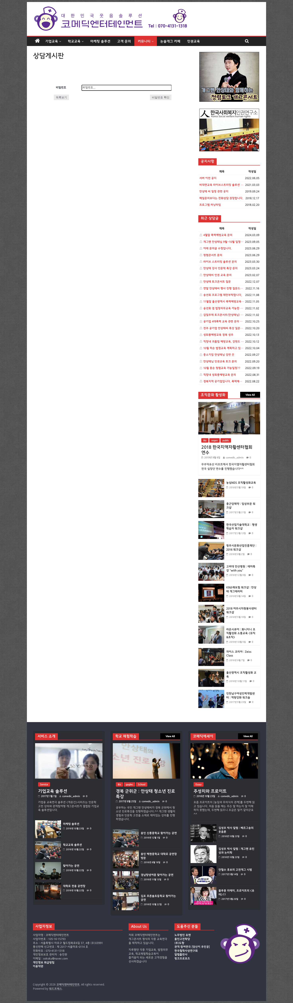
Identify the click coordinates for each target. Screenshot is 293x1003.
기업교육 (51, 41)
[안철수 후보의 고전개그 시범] (203, 868)
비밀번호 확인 (160, 97)
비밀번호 (61, 87)
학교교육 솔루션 (72, 845)
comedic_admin (235, 457)
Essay (199, 784)
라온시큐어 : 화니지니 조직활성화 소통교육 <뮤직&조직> (240, 633)
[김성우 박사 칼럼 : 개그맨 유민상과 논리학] (203, 847)
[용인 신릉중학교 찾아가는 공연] (126, 831)
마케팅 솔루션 (100, 41)
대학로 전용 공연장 (74, 886)
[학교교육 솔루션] (48, 843)
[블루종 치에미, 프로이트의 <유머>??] (203, 889)
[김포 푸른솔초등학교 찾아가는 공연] (126, 894)
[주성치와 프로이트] (224, 745)
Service (44, 784)
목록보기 (61, 97)
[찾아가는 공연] (48, 864)
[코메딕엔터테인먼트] (37, 41)
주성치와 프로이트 (210, 791)
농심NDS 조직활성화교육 (241, 482)
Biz (204, 440)
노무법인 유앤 (182, 935)
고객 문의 (124, 41)
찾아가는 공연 (71, 865)
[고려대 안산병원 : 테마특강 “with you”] (211, 565)
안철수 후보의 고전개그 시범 (235, 869)
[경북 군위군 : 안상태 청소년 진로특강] (146, 745)
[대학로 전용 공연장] (48, 884)
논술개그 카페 (170, 41)
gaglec (129, 784)
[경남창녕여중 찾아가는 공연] (126, 873)
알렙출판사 (180, 954)
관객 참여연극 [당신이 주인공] (192, 946)
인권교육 (193, 41)
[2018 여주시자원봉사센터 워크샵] (211, 607)
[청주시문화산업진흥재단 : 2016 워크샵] (211, 544)
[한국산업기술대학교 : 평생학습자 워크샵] (211, 523)
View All (250, 395)
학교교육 (74, 41)
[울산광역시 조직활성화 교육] (211, 671)
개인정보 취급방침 (43, 962)
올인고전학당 (182, 939)
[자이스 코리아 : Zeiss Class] (211, 650)
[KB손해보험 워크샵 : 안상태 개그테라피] (211, 586)
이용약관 (38, 966)
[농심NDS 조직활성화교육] (211, 481)
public (225, 440)
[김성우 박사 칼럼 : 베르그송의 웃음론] (203, 826)
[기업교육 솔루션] (68, 745)
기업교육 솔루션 (52, 791)
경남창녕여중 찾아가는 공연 (157, 875)
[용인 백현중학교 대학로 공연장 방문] (126, 852)
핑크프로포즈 (182, 958)
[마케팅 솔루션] (48, 822)
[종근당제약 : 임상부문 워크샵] (211, 502)
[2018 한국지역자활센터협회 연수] (229, 404)
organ (214, 440)
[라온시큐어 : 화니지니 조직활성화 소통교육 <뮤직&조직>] (211, 628)
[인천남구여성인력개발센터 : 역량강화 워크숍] (211, 692)
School (141, 784)
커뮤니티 (144, 41)
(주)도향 (179, 943)
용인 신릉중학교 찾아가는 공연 (159, 833)
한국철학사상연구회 (186, 950)
